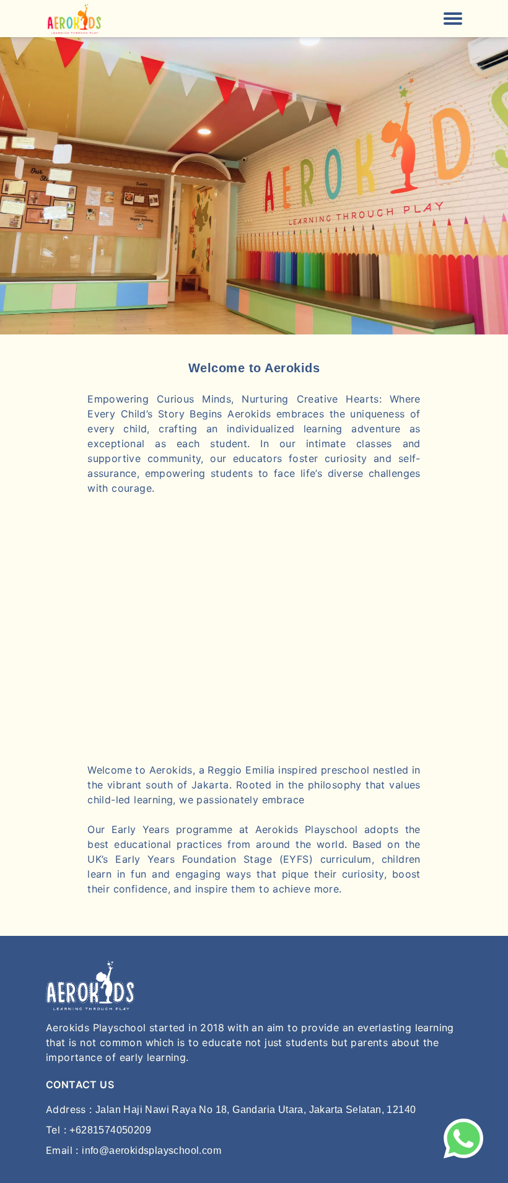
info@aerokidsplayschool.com (151, 1150)
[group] (254, 185)
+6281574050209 (110, 1130)
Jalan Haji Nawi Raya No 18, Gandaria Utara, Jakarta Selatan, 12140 (255, 1109)
